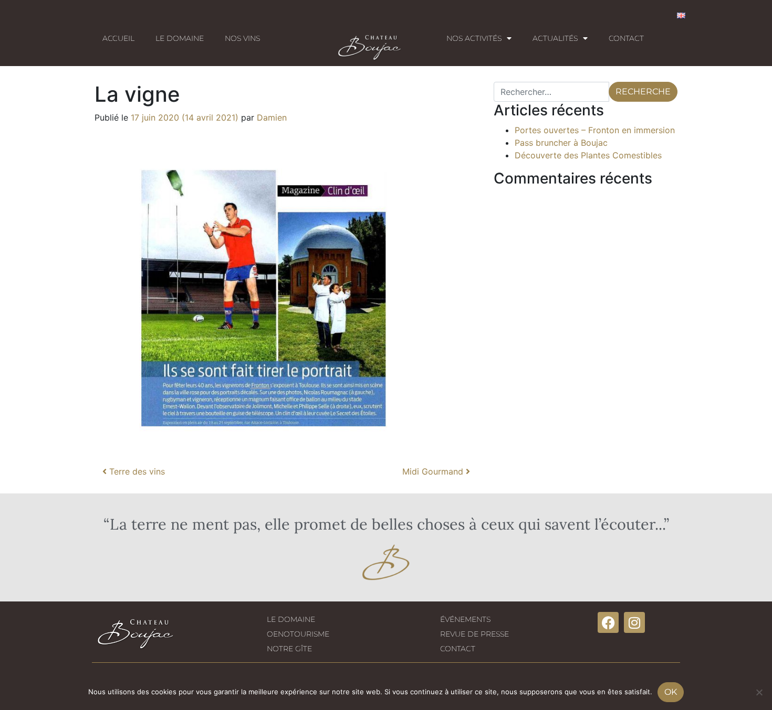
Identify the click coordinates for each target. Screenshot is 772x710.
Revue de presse (474, 634)
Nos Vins (242, 38)
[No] (759, 692)
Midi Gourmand (434, 471)
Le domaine (179, 38)
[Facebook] (608, 622)
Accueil (118, 38)
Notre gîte (289, 648)
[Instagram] (634, 622)
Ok (670, 692)
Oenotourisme (298, 634)
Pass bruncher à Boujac (561, 142)
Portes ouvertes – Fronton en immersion (595, 130)
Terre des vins (136, 471)
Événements (465, 619)
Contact (626, 38)
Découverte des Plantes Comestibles (588, 155)
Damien (272, 117)
